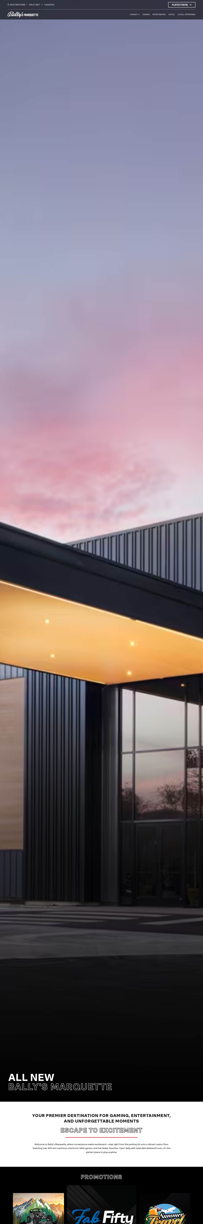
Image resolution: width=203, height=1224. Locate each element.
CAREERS (49, 4)
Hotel (171, 14)
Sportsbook (159, 14)
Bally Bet (35, 4)
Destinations (17, 4)
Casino (133, 14)
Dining (146, 14)
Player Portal (183, 4)
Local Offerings (187, 14)
